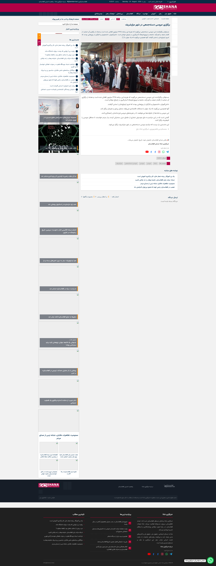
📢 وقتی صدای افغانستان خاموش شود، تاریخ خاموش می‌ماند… (148, 140)
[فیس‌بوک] (155, 151)
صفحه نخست (165, 18)
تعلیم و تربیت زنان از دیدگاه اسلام (117, 536)
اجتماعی (156, 18)
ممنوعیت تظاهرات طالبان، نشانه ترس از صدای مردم (158, 183)
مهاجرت (145, 14)
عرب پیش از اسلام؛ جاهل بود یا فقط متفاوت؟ (60, 55)
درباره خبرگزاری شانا (60, 2)
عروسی (142, 163)
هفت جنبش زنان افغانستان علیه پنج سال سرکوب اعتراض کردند (69, 456)
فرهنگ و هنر (110, 14)
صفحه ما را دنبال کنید (70, 24)
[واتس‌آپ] (163, 151)
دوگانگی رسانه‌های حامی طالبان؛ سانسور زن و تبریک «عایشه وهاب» (59, 71)
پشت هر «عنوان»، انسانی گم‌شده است (62, 86)
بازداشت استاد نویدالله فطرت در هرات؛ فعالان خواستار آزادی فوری (59, 65)
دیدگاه (138, 14)
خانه (174, 14)
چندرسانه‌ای (98, 14)
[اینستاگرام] (159, 151)
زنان (160, 14)
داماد (155, 163)
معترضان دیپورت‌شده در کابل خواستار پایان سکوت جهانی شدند (49, 474)
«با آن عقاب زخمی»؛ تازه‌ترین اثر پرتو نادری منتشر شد (58, 176)
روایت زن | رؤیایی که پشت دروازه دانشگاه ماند (60, 51)
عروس (149, 163)
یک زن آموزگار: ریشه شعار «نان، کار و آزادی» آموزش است (156, 176)
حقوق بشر (168, 14)
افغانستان (129, 14)
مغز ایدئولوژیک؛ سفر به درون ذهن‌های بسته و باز (59, 261)
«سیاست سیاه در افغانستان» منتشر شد (63, 289)
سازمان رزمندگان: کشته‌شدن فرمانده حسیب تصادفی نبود (59, 90)
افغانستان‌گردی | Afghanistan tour (77, 2)
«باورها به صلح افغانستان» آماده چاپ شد (62, 317)
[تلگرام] (167, 151)
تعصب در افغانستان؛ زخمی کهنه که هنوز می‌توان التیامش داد (154, 187)
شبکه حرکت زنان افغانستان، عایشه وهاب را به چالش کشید (155, 180)
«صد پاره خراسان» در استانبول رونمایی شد (62, 204)
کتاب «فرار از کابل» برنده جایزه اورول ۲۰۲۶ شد (60, 148)
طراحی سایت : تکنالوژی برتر (47, 498)
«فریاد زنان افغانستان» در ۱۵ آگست (68, 473)
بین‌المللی (119, 14)
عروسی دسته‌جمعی (131, 163)
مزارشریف (119, 163)
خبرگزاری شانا (146, 498)
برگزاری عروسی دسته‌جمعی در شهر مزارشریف (147, 25)
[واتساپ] (166, 554)
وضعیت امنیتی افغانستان (46, 2)
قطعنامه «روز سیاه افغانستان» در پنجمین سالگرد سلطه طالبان (49, 456)
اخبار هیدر (150, 18)
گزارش (143, 18)
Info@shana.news (48, 563)
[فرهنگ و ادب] (151, 151)
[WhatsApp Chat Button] (210, 560)
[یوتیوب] (147, 151)
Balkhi (159, 158)
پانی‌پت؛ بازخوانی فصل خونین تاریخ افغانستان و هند (112, 542)
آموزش (153, 14)
